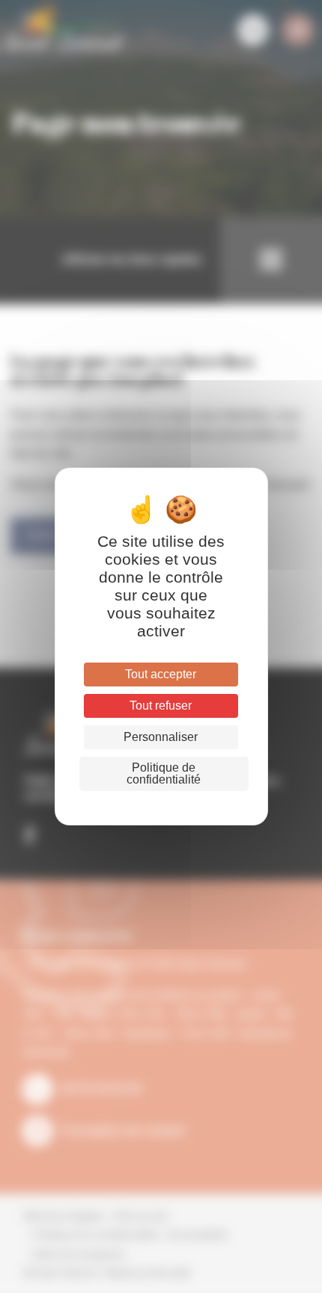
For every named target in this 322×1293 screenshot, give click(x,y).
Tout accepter (160, 674)
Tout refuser (161, 705)
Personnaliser (161, 737)
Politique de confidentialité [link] (164, 773)
